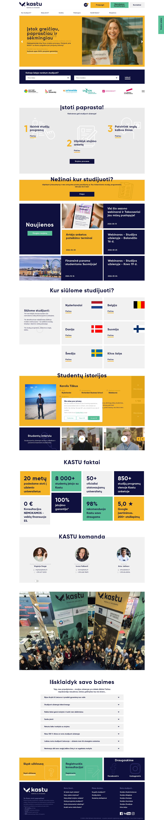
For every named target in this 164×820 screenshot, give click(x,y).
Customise (70, 418)
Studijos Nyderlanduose (128, 792)
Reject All (82, 418)
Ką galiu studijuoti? (98, 792)
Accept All (94, 418)
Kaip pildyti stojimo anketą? (73, 798)
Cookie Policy (80, 412)
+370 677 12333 (41, 572)
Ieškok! (127, 77)
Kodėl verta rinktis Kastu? (73, 807)
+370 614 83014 (125, 572)
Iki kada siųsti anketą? (71, 792)
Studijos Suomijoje (126, 801)
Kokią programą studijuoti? (73, 801)
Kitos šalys (123, 807)
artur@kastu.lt (125, 570)
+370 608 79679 (83, 572)
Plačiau (33, 136)
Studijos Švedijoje (126, 804)
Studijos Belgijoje (126, 795)
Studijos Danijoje (126, 798)
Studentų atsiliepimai (99, 798)
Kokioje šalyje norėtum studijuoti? (42, 72)
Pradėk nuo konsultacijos (37, 49)
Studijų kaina (96, 795)
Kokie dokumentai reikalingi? (74, 804)
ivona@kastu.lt (83, 570)
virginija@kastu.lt (41, 570)
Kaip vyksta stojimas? (71, 795)
